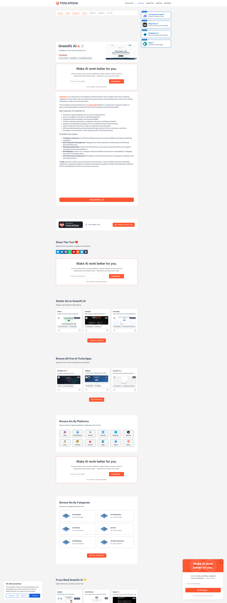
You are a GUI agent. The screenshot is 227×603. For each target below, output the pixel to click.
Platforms (92, 13)
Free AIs (84, 13)
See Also (110, 13)
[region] (23, 590)
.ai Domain (140, 3)
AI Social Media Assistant (85, 58)
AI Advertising (89, 385)
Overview (60, 13)
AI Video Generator (63, 326)
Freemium (77, 318)
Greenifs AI (63, 97)
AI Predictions (117, 386)
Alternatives (75, 13)
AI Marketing (73, 58)
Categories (101, 13)
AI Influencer (97, 326)
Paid (106, 318)
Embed (68, 13)
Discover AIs (129, 3)
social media (92, 105)
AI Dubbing (98, 385)
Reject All (23, 595)
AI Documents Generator (128, 326)
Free (78, 377)
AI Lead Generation (68, 386)
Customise (12, 595)
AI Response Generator (129, 386)
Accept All (34, 595)
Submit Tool (150, 3)
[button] (93, 225)
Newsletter (167, 3)
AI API (59, 386)
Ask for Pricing (76, 598)
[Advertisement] (96, 28)
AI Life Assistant (63, 58)
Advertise (159, 3)
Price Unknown (63, 55)
